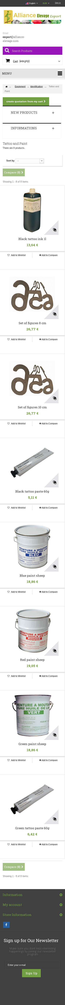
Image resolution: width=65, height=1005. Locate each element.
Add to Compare (50, 255)
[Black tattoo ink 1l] (32, 210)
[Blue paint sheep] (32, 547)
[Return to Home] (6, 87)
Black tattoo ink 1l (32, 239)
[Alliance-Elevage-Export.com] (32, 17)
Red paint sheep (32, 659)
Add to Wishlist (18, 255)
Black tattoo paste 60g (32, 491)
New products (24, 112)
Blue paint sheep (32, 575)
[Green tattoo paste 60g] (32, 799)
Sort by (10, 160)
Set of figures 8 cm (32, 323)
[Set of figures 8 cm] (32, 294)
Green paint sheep (32, 744)
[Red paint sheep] (32, 631)
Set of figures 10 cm (32, 407)
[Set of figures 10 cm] (32, 378)
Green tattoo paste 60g (32, 828)
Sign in (58, 3)
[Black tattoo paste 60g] (32, 462)
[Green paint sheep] (32, 715)
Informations (24, 128)
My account (12, 905)
